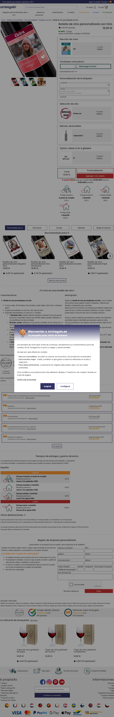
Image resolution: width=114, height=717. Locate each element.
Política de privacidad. (26, 379)
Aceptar (47, 386)
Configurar (65, 386)
